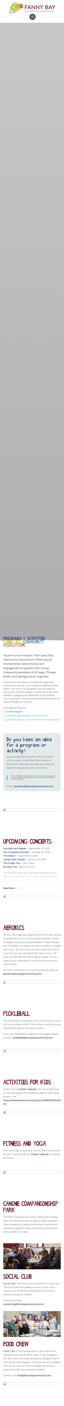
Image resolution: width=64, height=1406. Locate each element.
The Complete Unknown (16, 852)
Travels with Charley (14, 860)
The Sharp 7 (9, 856)
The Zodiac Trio (11, 863)
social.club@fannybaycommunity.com (23, 1304)
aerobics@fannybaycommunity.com (22, 974)
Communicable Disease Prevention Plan (26, 716)
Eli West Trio (10, 867)
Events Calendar (28, 1089)
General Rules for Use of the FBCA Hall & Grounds (32, 720)
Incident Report (13, 712)
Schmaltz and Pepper (14, 849)
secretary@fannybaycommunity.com (33, 786)
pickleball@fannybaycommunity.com (33, 1038)
